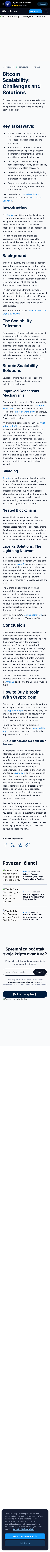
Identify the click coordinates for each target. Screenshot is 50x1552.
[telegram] (20, 845)
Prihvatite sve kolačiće (25, 1536)
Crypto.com (19, 773)
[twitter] (13, 845)
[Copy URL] (27, 844)
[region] (25, 1529)
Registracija (35, 11)
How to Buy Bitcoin (30, 194)
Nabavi (43, 4)
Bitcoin (10, 215)
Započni (40, 972)
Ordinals (10, 682)
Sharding (7, 478)
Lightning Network (33, 615)
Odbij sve (25, 1543)
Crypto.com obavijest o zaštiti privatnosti (23, 982)
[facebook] (6, 845)
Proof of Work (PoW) (25, 411)
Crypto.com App (15, 710)
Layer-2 (20, 564)
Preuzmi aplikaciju (27, 994)
